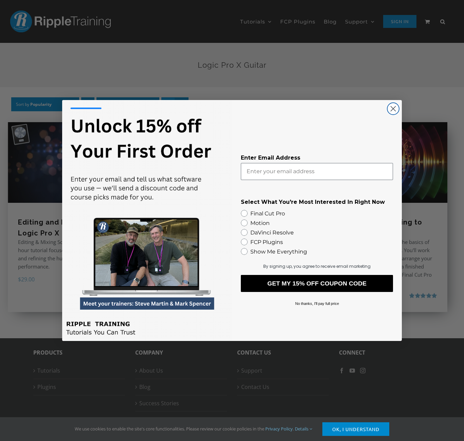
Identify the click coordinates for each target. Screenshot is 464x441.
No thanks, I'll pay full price (317, 303)
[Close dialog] (393, 109)
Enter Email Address (270, 157)
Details (302, 429)
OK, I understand (355, 429)
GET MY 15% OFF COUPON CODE (317, 283)
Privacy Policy (279, 429)
